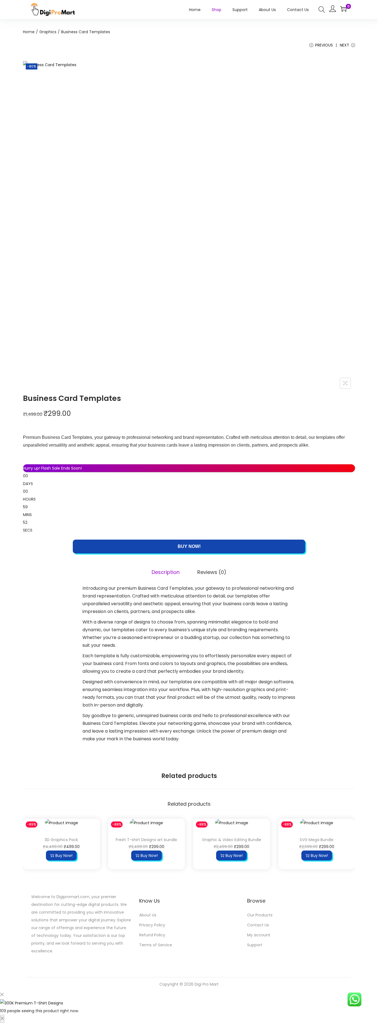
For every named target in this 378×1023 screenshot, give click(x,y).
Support (254, 945)
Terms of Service (155, 945)
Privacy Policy (152, 925)
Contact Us (258, 925)
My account (258, 935)
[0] (343, 9)
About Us (147, 915)
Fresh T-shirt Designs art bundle (146, 839)
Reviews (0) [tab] (211, 572)
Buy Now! (189, 546)
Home (29, 32)
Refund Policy (152, 935)
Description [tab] (166, 572)
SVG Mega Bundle (316, 839)
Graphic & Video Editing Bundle (231, 839)
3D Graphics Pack (61, 839)
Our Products (260, 915)
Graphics (47, 32)
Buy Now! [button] (64, 855)
